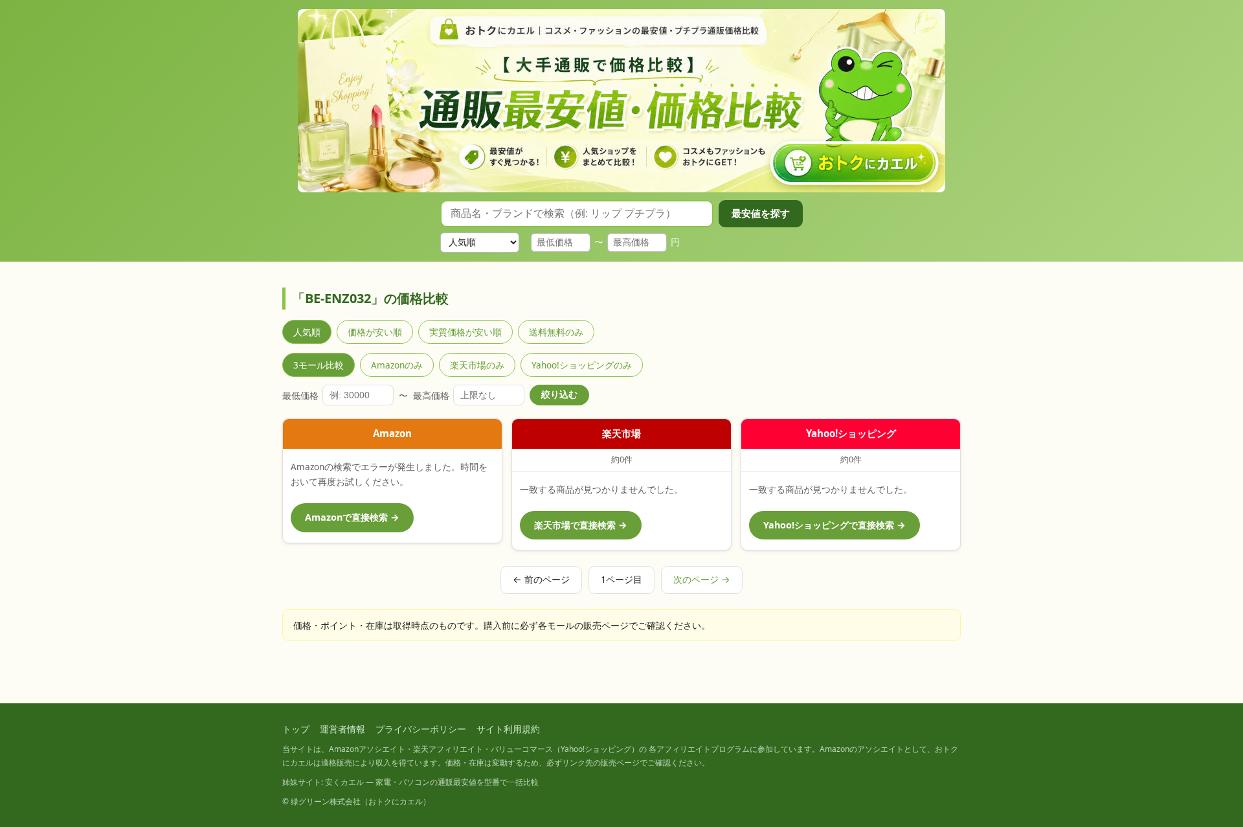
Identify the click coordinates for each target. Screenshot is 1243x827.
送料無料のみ (556, 332)
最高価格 (431, 395)
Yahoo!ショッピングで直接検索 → (834, 525)
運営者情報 (342, 729)
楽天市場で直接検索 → (580, 525)
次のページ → (701, 579)
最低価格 (300, 395)
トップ (295, 729)
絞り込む (559, 395)
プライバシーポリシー (420, 729)
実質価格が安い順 (465, 332)
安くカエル (344, 781)
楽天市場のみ (477, 365)
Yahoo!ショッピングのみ (582, 365)
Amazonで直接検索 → (352, 517)
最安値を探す (761, 213)
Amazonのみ (397, 365)
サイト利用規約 (508, 729)
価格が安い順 (375, 332)
